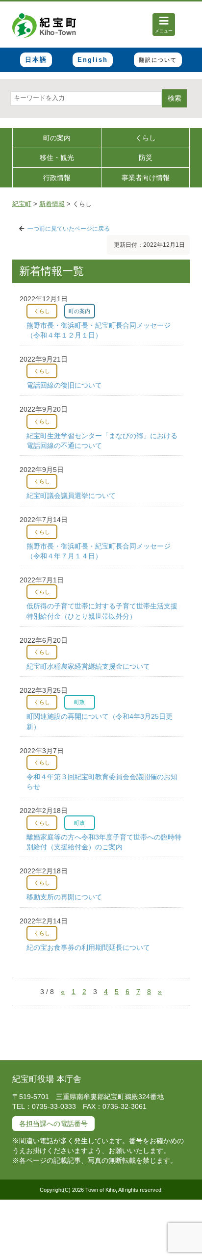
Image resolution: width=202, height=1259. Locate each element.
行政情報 (57, 178)
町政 (79, 702)
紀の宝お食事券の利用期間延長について (88, 947)
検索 (174, 98)
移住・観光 (57, 157)
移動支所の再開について (64, 897)
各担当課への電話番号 (53, 1124)
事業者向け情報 (146, 178)
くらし (145, 138)
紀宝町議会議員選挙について (71, 495)
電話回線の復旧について (64, 385)
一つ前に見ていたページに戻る (68, 228)
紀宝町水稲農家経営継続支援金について (88, 666)
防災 (145, 157)
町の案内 (57, 138)
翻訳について (158, 60)
